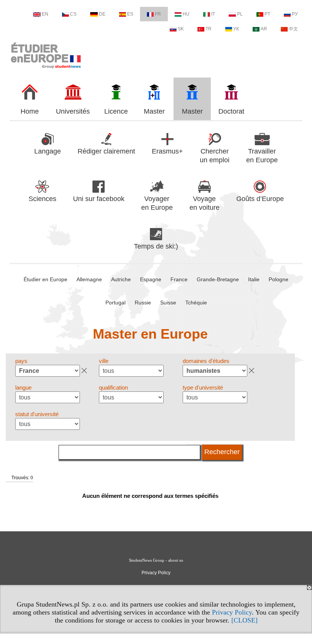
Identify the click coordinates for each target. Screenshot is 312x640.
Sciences (42, 199)
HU (186, 14)
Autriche (121, 279)
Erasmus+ (167, 151)
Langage (47, 151)
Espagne (150, 279)
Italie (253, 279)
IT (213, 14)
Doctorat (231, 111)
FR (158, 14)
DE (102, 14)
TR (208, 29)
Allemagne (89, 279)
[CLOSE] (244, 620)
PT (267, 14)
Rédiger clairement (106, 151)
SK (181, 29)
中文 (293, 29)
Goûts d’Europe (260, 199)
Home (30, 111)
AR (264, 29)
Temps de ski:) (156, 246)
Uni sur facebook (98, 199)
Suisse (168, 302)
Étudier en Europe (45, 279)
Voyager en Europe (157, 203)
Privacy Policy (232, 612)
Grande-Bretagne (218, 279)
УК (236, 29)
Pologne (278, 279)
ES (130, 14)
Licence (116, 111)
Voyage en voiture (204, 203)
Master (154, 111)
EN (45, 14)
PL (240, 14)
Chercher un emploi (214, 155)
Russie (143, 302)
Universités (73, 111)
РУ (295, 14)
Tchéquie (196, 302)
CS (73, 14)
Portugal (115, 302)
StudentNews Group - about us (156, 560)
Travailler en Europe (262, 155)
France (179, 279)
